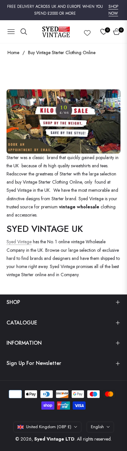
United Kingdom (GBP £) (48, 427)
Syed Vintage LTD (54, 439)
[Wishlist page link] (87, 31)
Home (13, 52)
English (97, 427)
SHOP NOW (113, 10)
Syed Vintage (19, 241)
